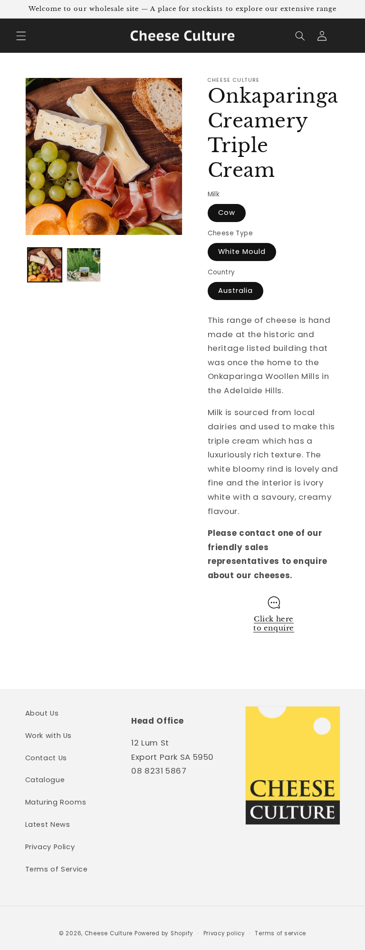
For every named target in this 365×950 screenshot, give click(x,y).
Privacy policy (224, 933)
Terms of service (280, 933)
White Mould (242, 251)
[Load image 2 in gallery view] (84, 265)
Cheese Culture (109, 933)
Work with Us (48, 735)
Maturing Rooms (55, 802)
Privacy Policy (50, 847)
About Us (42, 713)
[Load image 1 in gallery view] (45, 265)
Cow (226, 212)
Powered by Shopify (163, 933)
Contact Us (46, 758)
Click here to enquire (273, 623)
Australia (235, 290)
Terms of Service (56, 869)
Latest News (47, 824)
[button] (21, 36)
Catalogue (45, 780)
